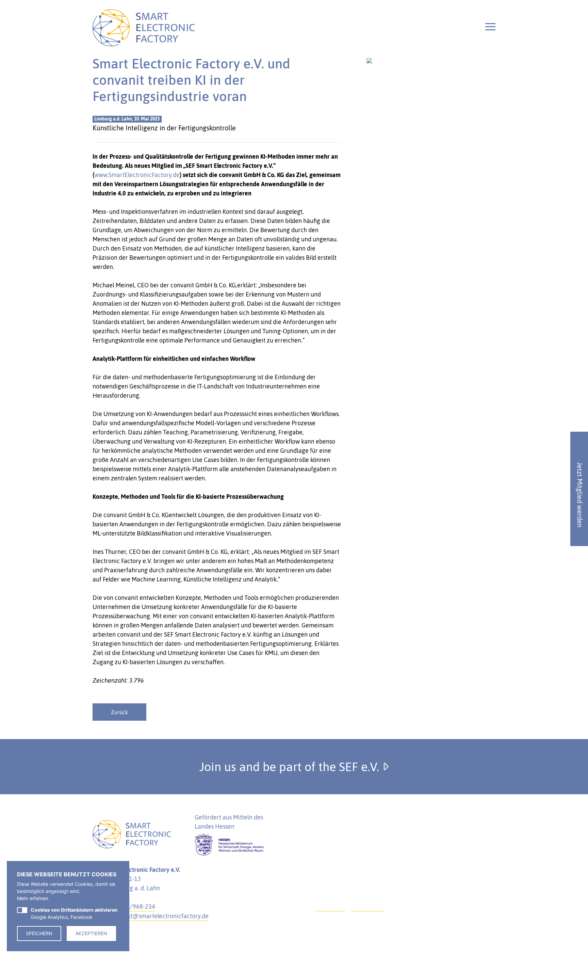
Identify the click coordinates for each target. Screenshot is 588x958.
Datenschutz (368, 906)
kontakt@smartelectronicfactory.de (161, 916)
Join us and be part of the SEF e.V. (290, 767)
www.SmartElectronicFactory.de (137, 174)
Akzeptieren (91, 933)
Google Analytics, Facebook (74, 913)
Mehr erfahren (32, 898)
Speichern (39, 933)
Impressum (329, 906)
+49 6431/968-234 (130, 906)
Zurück (119, 712)
